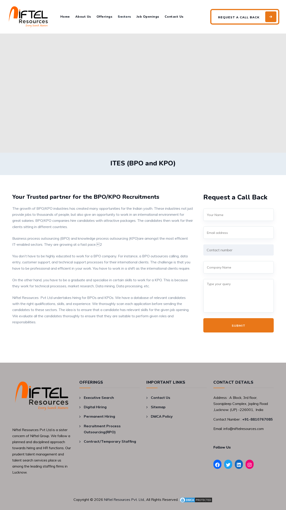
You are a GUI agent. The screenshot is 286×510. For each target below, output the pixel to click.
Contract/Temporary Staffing (110, 441)
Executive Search (99, 397)
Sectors (124, 17)
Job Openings (148, 17)
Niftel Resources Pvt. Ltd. (124, 499)
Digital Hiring (95, 407)
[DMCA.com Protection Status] (196, 499)
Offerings (105, 17)
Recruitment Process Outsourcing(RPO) (102, 429)
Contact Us (174, 17)
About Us (83, 17)
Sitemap (158, 407)
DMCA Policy (162, 416)
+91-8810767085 (257, 419)
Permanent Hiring (99, 416)
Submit (238, 325)
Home (65, 17)
